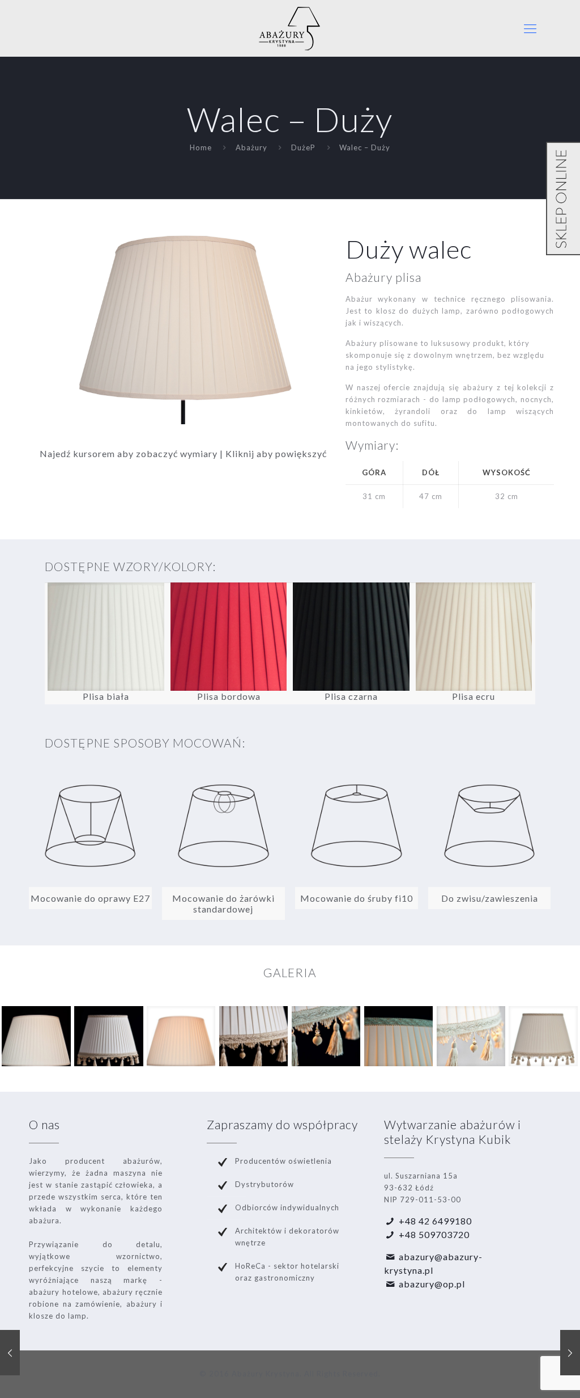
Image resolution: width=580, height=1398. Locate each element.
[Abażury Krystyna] (290, 28)
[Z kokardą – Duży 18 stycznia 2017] (10, 1352)
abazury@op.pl (432, 1283)
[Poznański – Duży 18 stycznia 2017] (570, 1352)
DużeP (303, 147)
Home (201, 147)
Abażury (251, 147)
